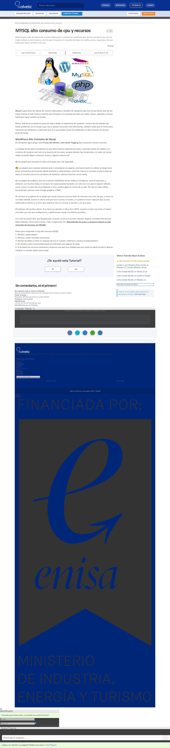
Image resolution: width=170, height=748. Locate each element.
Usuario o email (41, 719)
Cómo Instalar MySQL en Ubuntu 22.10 (132, 272)
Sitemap (18, 370)
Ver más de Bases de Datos (127, 284)
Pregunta (19, 359)
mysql (110, 46)
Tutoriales (136, 5)
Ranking (32, 359)
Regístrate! (45, 715)
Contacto (18, 396)
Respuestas (120, 5)
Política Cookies (51, 381)
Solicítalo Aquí (140, 294)
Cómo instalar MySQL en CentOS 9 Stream (133, 276)
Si (53, 269)
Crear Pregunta (50, 745)
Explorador (19, 371)
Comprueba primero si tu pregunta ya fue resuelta (21, 732)
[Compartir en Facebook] (69, 332)
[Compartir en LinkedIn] (85, 332)
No (76, 269)
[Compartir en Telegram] (100, 332)
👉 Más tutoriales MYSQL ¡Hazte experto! (133, 261)
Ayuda (17, 395)
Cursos (150, 5)
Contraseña (39, 721)
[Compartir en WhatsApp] (92, 332)
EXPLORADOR (53, 13)
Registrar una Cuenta (24, 299)
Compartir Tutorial (71, 13)
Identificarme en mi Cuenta (26, 305)
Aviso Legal (120, 381)
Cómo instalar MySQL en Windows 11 (131, 280)
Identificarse (133, 13)
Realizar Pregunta (23, 13)
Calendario (19, 373)
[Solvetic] (26, 5)
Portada (105, 5)
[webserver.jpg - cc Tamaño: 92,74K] (64, 81)
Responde (25, 359)
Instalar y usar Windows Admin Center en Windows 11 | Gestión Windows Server (132, 266)
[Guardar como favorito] (108, 30)
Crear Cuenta (148, 13)
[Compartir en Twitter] (77, 332)
